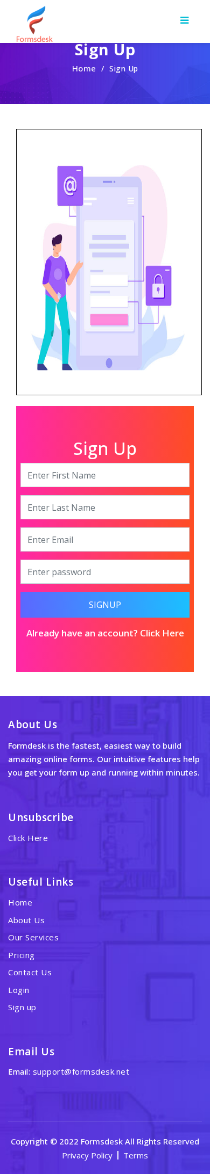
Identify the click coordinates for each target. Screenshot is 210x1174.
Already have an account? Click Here (105, 633)
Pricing (21, 955)
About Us (26, 920)
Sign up (22, 1007)
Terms (135, 1155)
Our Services (33, 937)
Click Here (28, 837)
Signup (105, 605)
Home (84, 68)
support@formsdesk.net (81, 1071)
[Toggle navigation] (184, 20)
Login (19, 989)
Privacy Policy (87, 1155)
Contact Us (30, 972)
